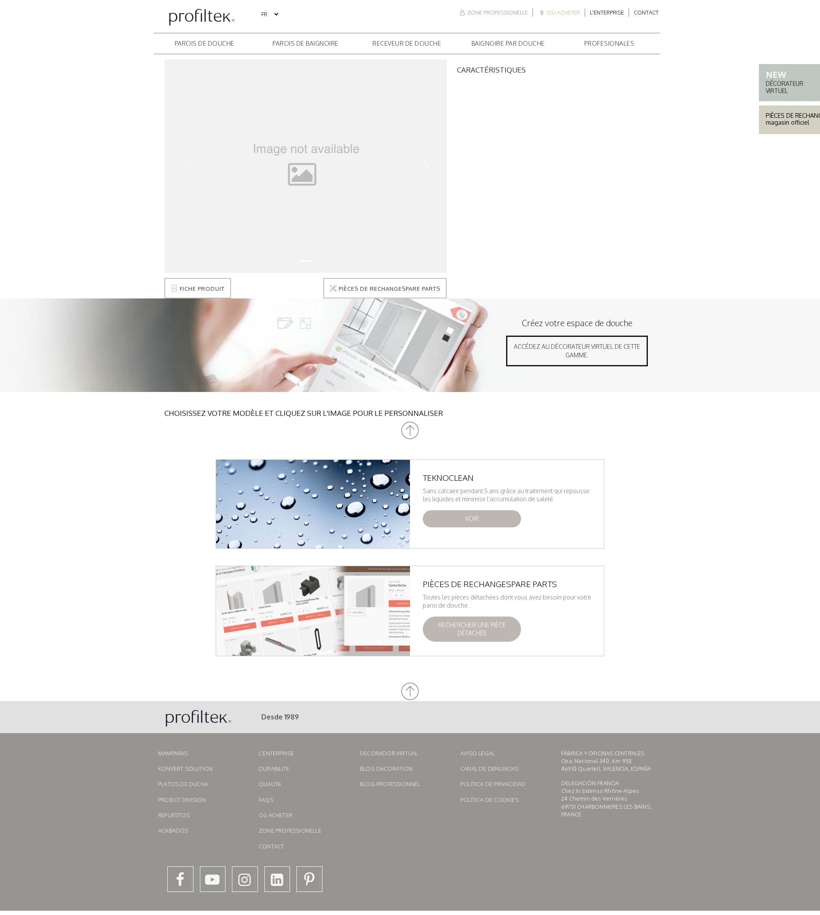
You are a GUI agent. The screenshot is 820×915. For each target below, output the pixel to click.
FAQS (266, 799)
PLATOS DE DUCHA (183, 784)
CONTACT (271, 846)
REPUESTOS (174, 815)
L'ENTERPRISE (276, 753)
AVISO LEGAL (477, 753)
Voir (472, 518)
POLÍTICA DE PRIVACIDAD (493, 784)
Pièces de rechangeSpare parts (388, 288)
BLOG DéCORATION (386, 768)
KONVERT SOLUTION (185, 768)
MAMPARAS (173, 753)
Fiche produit (201, 288)
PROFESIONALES (609, 43)
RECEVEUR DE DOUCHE (406, 43)
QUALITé (270, 784)
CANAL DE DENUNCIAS (489, 768)
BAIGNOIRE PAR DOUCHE (508, 43)
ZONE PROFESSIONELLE (497, 12)
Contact (646, 12)
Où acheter (563, 12)
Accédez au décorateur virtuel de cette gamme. (577, 351)
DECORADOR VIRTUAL (389, 753)
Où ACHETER (275, 815)
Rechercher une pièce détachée (472, 629)
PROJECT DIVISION (182, 799)
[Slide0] (305, 261)
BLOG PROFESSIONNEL (390, 784)
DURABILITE (274, 768)
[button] (410, 430)
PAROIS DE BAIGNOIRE (305, 43)
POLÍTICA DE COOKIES (489, 799)
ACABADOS (173, 830)
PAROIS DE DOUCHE (204, 43)
